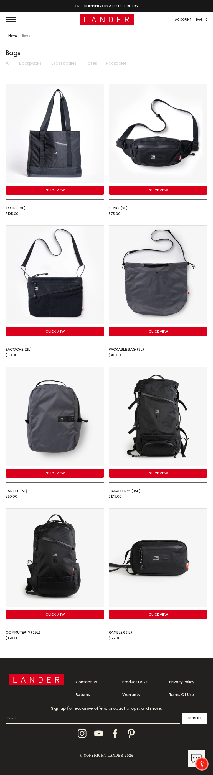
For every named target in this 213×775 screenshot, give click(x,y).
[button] (12, 19)
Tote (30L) (16, 208)
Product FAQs (135, 682)
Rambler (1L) (120, 632)
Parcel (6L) (16, 491)
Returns (83, 695)
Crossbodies (63, 63)
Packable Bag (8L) (126, 350)
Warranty (131, 695)
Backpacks (30, 63)
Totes (91, 63)
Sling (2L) (118, 208)
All (8, 63)
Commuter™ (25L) (23, 632)
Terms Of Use (181, 695)
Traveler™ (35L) (124, 491)
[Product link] (55, 133)
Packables (116, 63)
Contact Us (86, 682)
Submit (195, 718)
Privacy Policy (181, 682)
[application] (196, 758)
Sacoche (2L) (19, 350)
